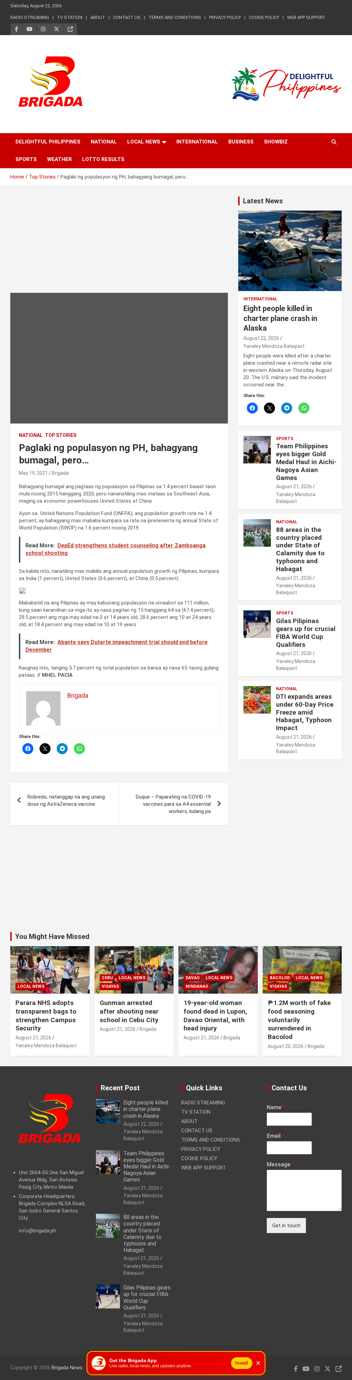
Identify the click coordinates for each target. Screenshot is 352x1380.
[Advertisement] (119, 244)
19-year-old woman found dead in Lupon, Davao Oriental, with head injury (215, 1015)
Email (275, 1136)
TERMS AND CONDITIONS (174, 17)
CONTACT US (127, 17)
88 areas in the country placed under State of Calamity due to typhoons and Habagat (300, 549)
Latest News (263, 201)
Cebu (107, 977)
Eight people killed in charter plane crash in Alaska (280, 318)
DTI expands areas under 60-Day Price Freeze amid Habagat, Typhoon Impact (304, 712)
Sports (26, 159)
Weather (59, 159)
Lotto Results (103, 159)
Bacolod (280, 977)
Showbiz (276, 142)
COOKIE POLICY (264, 17)
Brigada (60, 473)
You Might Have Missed (52, 936)
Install (241, 1363)
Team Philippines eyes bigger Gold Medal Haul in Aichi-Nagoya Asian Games (306, 461)
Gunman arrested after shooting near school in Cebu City (129, 1011)
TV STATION (69, 17)
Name (276, 1107)
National (104, 142)
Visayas (110, 986)
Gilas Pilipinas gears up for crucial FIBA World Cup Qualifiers (306, 632)
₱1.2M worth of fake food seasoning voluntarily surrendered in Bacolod (299, 1020)
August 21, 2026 (294, 486)
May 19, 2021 (33, 473)
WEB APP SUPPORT (306, 17)
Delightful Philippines (47, 142)
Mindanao (197, 986)
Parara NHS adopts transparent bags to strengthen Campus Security (45, 1015)
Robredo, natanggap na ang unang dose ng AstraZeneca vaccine (66, 800)
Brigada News (67, 1368)
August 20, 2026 (286, 1046)
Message (280, 1164)
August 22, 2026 (261, 338)
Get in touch (286, 1225)
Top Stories (60, 435)
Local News (143, 142)
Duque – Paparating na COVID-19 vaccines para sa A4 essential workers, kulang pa (173, 804)
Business (241, 142)
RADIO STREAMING (29, 17)
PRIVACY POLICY (225, 17)
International (197, 142)
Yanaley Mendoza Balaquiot (274, 346)
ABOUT (97, 17)
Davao (193, 977)
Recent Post (120, 1088)
